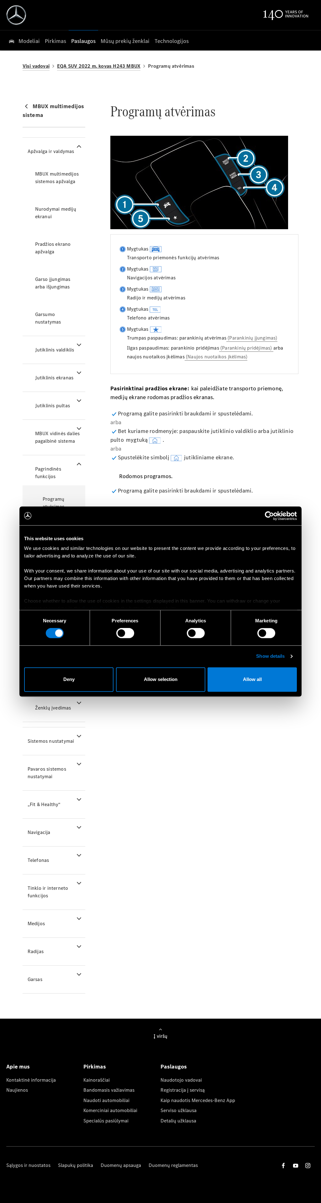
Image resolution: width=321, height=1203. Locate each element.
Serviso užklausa (178, 1110)
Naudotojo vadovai (181, 1080)
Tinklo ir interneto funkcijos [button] (48, 892)
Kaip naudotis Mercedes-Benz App (197, 1100)
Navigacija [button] (39, 832)
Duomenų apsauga (121, 1165)
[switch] (125, 633)
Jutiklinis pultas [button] (52, 405)
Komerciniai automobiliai (110, 1110)
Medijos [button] (36, 923)
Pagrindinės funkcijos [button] (48, 473)
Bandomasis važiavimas (108, 1090)
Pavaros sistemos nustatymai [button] (47, 773)
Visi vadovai (36, 66)
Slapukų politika (75, 1165)
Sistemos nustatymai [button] (51, 741)
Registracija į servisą (182, 1090)
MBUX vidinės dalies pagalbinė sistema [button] (57, 437)
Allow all (252, 679)
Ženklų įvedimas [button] (53, 707)
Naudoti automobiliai (106, 1100)
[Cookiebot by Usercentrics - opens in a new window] (269, 515)
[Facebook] (283, 1165)
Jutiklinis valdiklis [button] (54, 349)
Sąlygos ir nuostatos (28, 1165)
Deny (69, 679)
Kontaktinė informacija (31, 1080)
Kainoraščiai (96, 1080)
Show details (270, 656)
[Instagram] (308, 1165)
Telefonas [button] (38, 860)
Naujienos (17, 1090)
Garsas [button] (35, 979)
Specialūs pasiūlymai (106, 1120)
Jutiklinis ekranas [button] (54, 377)
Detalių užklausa (178, 1120)
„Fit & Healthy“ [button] (44, 804)
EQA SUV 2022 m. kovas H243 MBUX (98, 66)
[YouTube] (295, 1165)
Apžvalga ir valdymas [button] (51, 151)
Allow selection (160, 679)
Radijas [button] (36, 951)
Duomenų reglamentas (173, 1165)
